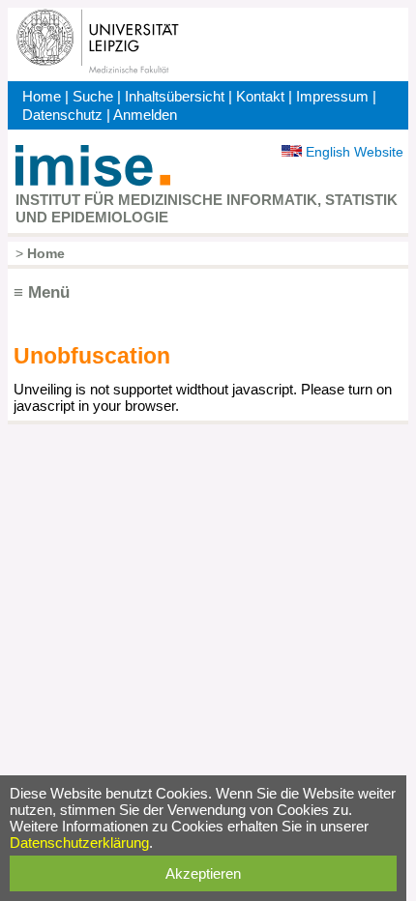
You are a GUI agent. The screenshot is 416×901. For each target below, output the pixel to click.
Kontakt (260, 96)
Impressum (332, 96)
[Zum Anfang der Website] (92, 181)
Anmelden (145, 114)
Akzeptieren (203, 873)
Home (41, 96)
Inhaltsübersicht (174, 96)
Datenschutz (62, 114)
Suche (93, 96)
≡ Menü (42, 292)
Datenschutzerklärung (79, 842)
